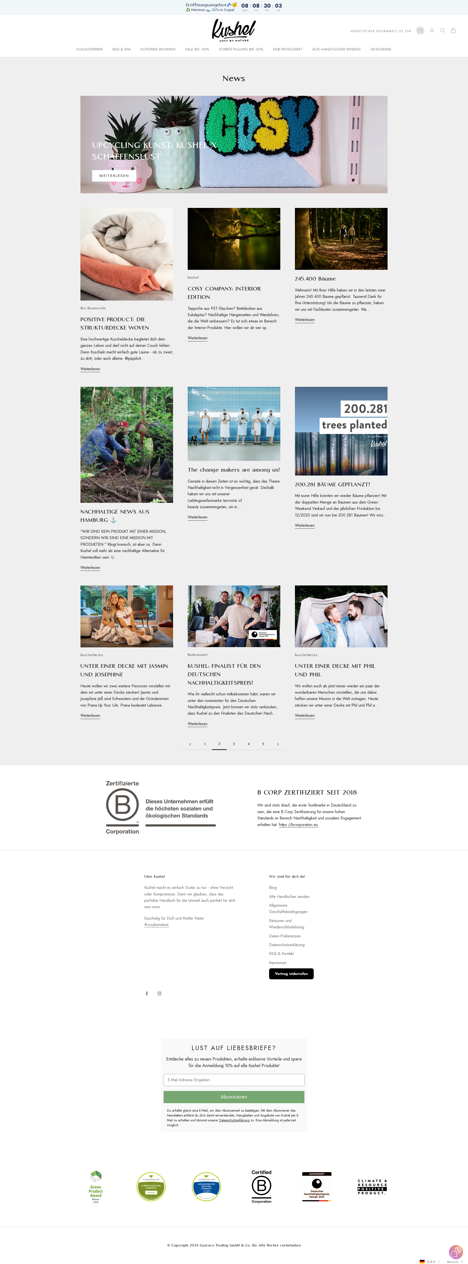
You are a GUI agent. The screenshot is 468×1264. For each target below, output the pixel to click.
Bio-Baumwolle (93, 308)
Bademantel (198, 655)
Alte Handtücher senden (336, 49)
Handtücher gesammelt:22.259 (381, 31)
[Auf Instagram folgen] (159, 993)
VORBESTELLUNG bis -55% (241, 49)
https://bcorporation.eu (298, 824)
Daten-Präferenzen (285, 936)
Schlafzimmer (89, 49)
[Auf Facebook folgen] (146, 993)
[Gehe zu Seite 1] (190, 744)
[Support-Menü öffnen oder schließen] (456, 1252)
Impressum (277, 962)
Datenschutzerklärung (287, 945)
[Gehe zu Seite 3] (278, 744)
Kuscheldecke (91, 655)
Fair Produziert (287, 49)
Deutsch (452, 1262)
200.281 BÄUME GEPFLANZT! (332, 484)
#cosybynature (156, 924)
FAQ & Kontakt (281, 953)
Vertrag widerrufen (291, 973)
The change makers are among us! (234, 470)
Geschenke (381, 49)
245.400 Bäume (315, 278)
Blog (273, 887)
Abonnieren (234, 1096)
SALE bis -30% (197, 49)
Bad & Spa (122, 49)
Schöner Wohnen (157, 49)
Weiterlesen (114, 175)
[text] (234, 1047)
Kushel (193, 277)
